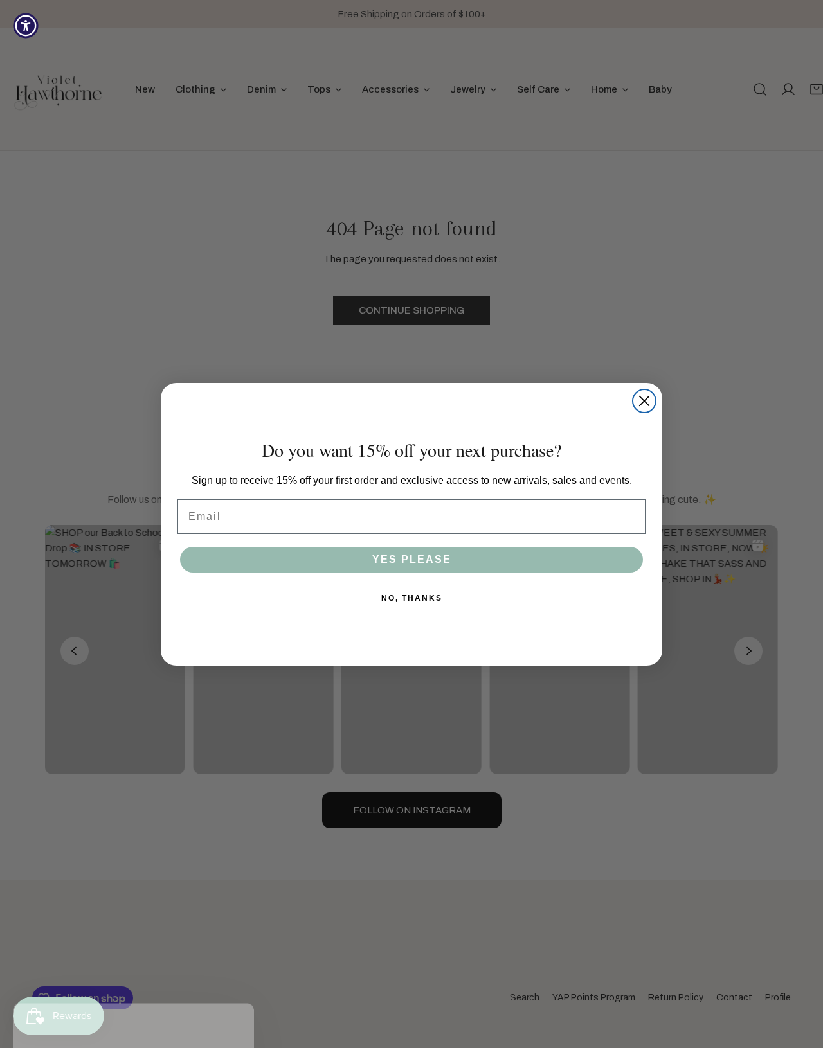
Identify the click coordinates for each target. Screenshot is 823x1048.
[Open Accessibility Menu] (26, 26)
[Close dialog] (644, 401)
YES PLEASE (411, 559)
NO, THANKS (411, 598)
